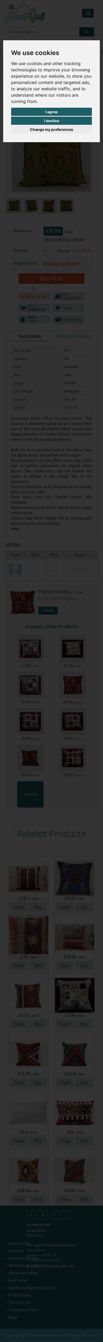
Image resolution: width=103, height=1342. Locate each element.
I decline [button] (51, 120)
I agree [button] (51, 112)
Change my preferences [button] (51, 129)
